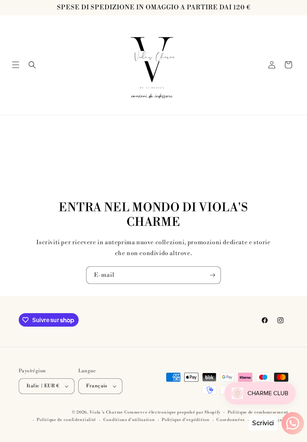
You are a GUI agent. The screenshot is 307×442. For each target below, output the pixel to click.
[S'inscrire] (212, 275)
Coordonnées (230, 420)
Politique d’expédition (185, 420)
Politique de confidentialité (66, 420)
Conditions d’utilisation (129, 420)
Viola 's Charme (106, 412)
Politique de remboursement (258, 412)
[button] (15, 65)
